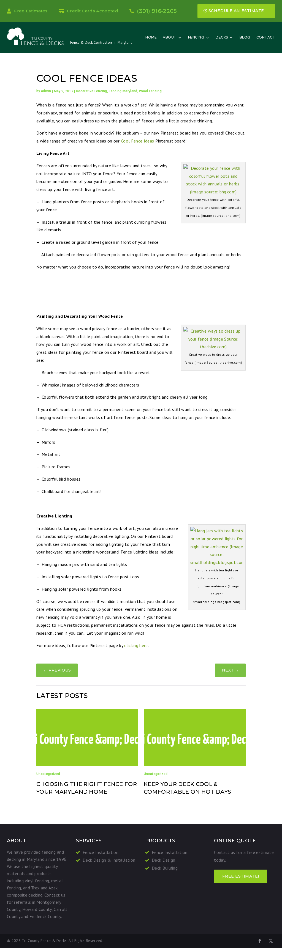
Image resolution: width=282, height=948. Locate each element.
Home (151, 37)
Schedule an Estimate (236, 10)
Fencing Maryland (123, 91)
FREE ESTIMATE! (240, 876)
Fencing (196, 37)
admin (46, 91)
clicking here (136, 645)
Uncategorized (48, 774)
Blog (245, 37)
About (170, 37)
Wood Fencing (150, 91)
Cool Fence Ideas (137, 141)
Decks (222, 37)
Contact (265, 37)
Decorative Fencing (91, 91)
